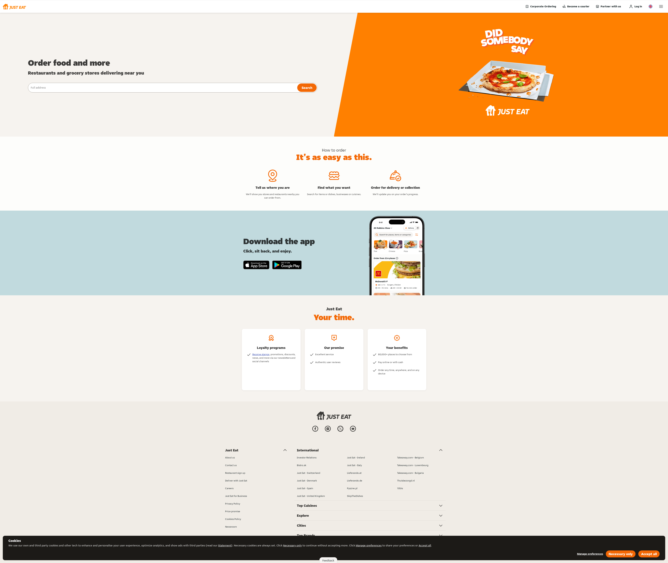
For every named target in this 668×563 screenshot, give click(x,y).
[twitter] (340, 431)
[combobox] (162, 88)
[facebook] (315, 431)
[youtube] (352, 431)
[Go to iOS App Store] (256, 265)
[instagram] (327, 431)
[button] (14, 6)
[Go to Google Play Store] (287, 265)
